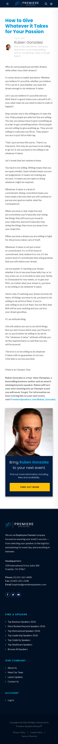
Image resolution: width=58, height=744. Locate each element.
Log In (11, 700)
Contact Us (13, 681)
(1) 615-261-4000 (22, 577)
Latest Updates (15, 677)
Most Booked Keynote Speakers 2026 (26, 626)
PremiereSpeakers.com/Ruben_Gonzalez (32, 399)
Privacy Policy (19, 732)
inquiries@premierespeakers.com (29, 584)
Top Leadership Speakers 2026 (23, 635)
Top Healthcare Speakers (20, 644)
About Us (12, 667)
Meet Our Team (15, 672)
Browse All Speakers (18, 649)
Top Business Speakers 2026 (22, 621)
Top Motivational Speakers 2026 (24, 631)
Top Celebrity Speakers (19, 640)
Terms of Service (29, 736)
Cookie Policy (36, 732)
